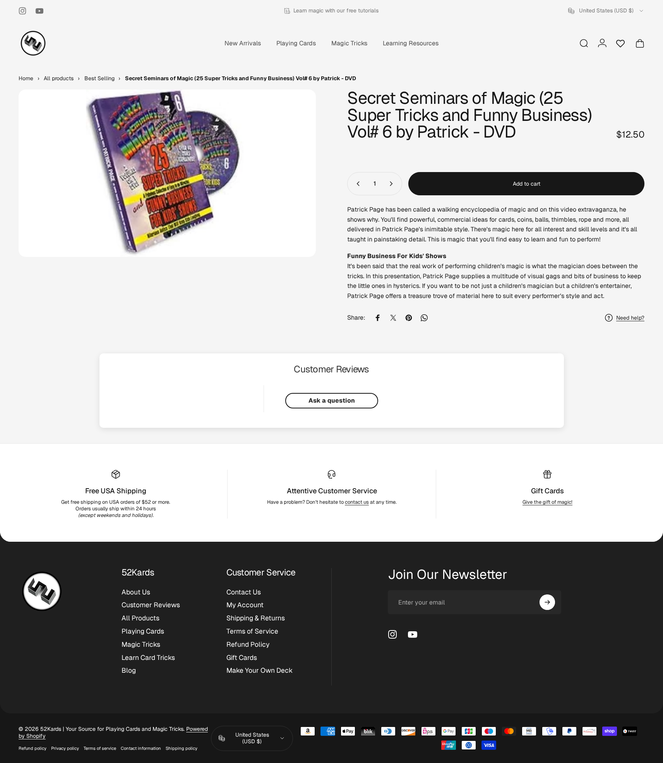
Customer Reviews (151, 605)
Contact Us (243, 592)
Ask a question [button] (331, 400)
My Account (245, 605)
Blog (129, 670)
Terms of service (100, 748)
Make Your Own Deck (259, 670)
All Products (140, 618)
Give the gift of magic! (547, 502)
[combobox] (606, 11)
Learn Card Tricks (148, 657)
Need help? (630, 318)
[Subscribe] (547, 602)
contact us (357, 502)
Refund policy (32, 748)
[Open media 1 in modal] (167, 173)
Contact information (141, 748)
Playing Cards (143, 631)
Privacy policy (65, 748)
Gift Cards (547, 490)
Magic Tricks (141, 644)
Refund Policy (247, 644)
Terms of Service (252, 631)
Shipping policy (181, 748)
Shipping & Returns (255, 618)
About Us (136, 592)
